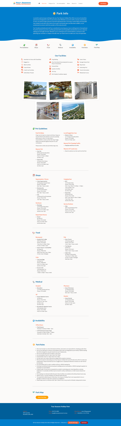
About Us (74, 3)
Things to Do (51, 3)
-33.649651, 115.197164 (83, 413)
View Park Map (42, 397)
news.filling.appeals (86, 411)
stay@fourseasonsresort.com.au (59, 413)
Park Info (44, 3)
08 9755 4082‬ (55, 411)
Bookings (103, 3)
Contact (80, 3)
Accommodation (61, 3)
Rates (68, 3)
